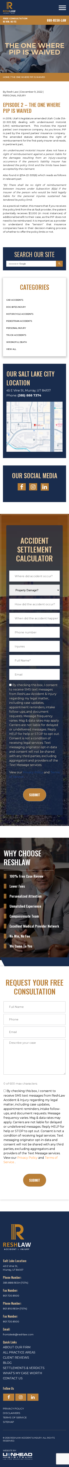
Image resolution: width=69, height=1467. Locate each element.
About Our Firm (17, 1347)
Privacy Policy (33, 772)
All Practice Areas (19, 1352)
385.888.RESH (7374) (15, 1282)
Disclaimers (11, 1413)
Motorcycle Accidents (19, 314)
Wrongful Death (16, 342)
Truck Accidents (16, 335)
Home (6, 77)
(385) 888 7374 (29, 395)
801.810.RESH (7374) (15, 1308)
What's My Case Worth (22, 1373)
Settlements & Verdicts (24, 1368)
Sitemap (8, 1421)
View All (11, 349)
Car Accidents (14, 300)
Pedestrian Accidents (19, 321)
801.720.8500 (11, 1295)
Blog (7, 1363)
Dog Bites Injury (16, 307)
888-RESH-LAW (56, 20)
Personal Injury (14, 95)
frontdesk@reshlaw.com (18, 1334)
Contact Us (13, 1378)
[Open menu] (62, 8)
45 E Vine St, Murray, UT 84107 (28, 390)
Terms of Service (15, 1417)
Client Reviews (16, 1357)
